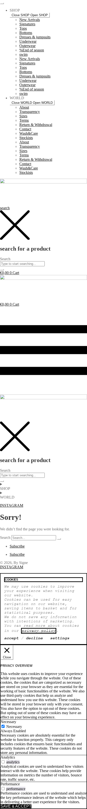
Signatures (27, 24)
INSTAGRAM (11, 567)
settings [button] (59, 638)
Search (5, 537)
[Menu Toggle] (2, 3)
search (5, 208)
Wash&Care (28, 133)
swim (23, 54)
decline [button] (34, 638)
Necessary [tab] (8, 722)
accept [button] (11, 638)
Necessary (14, 727)
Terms (24, 120)
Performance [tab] (10, 784)
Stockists (26, 138)
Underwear (27, 41)
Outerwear (27, 46)
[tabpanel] (43, 744)
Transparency (29, 112)
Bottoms (25, 33)
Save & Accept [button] (15, 806)
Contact (25, 129)
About (24, 107)
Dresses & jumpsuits (35, 37)
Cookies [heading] (11, 579)
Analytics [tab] (7, 757)
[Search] (59, 539)
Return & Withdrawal (35, 125)
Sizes (23, 116)
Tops (23, 28)
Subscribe (17, 546)
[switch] (3, 761)
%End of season (31, 50)
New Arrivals (29, 20)
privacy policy (39, 631)
